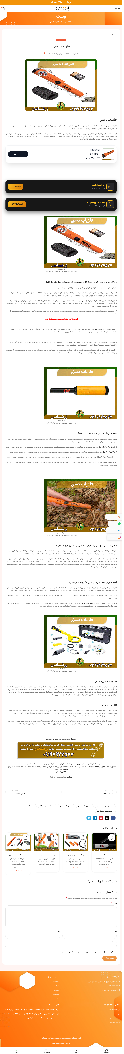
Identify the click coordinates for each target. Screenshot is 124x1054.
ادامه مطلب (104, 868)
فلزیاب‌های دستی (87, 300)
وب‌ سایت (113, 941)
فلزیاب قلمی (116, 1026)
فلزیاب (111, 128)
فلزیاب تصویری (115, 1018)
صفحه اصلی (68, 21)
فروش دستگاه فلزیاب (84, 766)
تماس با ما (56, 994)
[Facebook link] (113, 818)
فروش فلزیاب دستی (65, 806)
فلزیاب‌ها (98, 329)
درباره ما (56, 990)
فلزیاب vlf (117, 1014)
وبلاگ (61, 21)
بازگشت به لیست (61, 792)
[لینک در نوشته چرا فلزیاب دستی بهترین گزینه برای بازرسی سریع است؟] (75, 842)
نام (115, 931)
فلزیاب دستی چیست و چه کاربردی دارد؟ (46, 855)
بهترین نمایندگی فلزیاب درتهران (71, 764)
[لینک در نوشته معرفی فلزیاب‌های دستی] (18, 842)
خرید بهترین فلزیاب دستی (104, 806)
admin (67, 54)
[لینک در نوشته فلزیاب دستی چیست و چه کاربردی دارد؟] (46, 842)
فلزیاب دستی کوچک (110, 126)
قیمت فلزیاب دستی (27, 806)
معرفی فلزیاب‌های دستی (18, 855)
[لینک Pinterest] (101, 818)
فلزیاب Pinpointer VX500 (104, 855)
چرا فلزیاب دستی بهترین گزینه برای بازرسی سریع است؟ (75, 855)
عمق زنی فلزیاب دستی (84, 806)
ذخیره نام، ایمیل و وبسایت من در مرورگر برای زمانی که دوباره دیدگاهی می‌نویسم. (88, 952)
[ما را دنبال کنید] (61, 186)
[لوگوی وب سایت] (61, 8)
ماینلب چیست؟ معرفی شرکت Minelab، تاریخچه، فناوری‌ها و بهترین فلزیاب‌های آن (32, 1009)
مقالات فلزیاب (61, 40)
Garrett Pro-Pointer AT (107, 447)
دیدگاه (114, 903)
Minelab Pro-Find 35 (107, 452)
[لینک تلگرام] (88, 818)
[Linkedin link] (95, 818)
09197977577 (113, 986)
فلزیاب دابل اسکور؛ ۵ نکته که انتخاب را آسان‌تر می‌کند (42, 1018)
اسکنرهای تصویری (88, 603)
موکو (53, 1043)
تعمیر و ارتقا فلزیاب (98, 766)
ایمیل (57, 931)
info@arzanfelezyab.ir (110, 990)
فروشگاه (56, 986)
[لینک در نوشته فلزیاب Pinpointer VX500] (104, 842)
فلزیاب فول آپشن (114, 1022)
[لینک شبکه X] (107, 818)
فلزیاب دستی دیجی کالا (46, 806)
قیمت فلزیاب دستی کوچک (104, 811)
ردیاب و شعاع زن (114, 1009)
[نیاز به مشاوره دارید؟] (61, 204)
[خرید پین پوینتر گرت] (61, 154)
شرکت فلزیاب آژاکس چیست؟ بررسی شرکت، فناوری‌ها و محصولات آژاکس (36, 1014)
